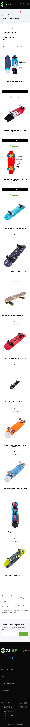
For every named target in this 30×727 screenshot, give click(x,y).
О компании (3, 666)
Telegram (17, 658)
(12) (9, 32)
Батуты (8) (5, 39)
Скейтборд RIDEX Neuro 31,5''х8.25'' (15, 532)
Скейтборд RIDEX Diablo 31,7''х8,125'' (15, 358)
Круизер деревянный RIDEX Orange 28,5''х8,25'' (15, 445)
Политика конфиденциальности (7, 683)
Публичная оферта (5, 690)
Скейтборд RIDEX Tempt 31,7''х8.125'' (15, 272)
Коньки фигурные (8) (8, 37)
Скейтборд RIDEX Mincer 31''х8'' (15, 575)
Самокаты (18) (6, 35)
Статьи (2, 676)
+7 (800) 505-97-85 (8, 707)
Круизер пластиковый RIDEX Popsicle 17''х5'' (15, 180)
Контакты (3, 679)
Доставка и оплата (5, 673)
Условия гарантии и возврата (7, 669)
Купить (16, 91)
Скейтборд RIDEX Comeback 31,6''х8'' (15, 228)
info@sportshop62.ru (8, 718)
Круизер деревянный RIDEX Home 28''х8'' (15, 315)
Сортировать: (7, 46)
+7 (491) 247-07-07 (8, 713)
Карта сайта (3, 693)
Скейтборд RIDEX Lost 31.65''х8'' (15, 402)
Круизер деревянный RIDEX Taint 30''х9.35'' (15, 82)
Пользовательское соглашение (7, 686)
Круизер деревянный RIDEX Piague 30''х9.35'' (15, 131)
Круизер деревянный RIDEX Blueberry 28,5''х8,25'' (15, 489)
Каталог (27, 650)
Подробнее (15, 96)
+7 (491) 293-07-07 (8, 706)
